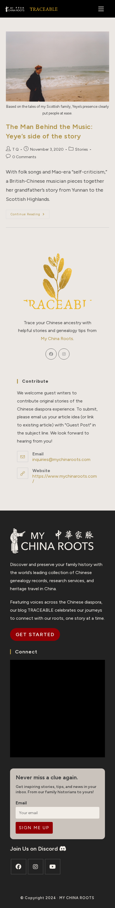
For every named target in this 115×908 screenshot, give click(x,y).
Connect (26, 652)
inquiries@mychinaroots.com (61, 459)
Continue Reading (30, 215)
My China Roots (57, 338)
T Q (15, 149)
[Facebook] (51, 354)
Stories (81, 149)
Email (21, 803)
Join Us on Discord (34, 848)
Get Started (35, 634)
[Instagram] (64, 354)
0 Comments (24, 157)
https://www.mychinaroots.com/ (64, 478)
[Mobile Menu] (101, 9)
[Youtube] (52, 866)
